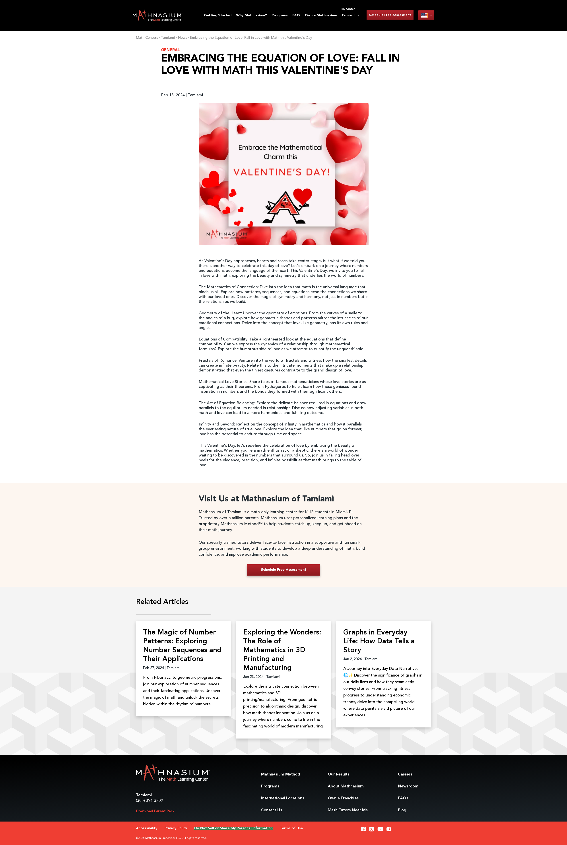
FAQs (403, 798)
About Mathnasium (346, 786)
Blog (402, 810)
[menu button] (426, 15)
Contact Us (271, 810)
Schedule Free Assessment (390, 15)
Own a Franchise (343, 798)
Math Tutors (348, 810)
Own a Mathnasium (321, 15)
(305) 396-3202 (149, 801)
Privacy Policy (176, 828)
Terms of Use (291, 828)
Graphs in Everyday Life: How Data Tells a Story (379, 641)
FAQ (296, 15)
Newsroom (408, 786)
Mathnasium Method (280, 774)
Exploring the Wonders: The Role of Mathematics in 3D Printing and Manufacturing (282, 650)
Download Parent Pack (155, 811)
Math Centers (147, 38)
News (183, 38)
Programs (280, 15)
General (170, 50)
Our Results (339, 774)
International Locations (282, 798)
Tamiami (168, 38)
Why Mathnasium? (251, 15)
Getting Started (217, 15)
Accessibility (146, 828)
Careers (405, 774)
